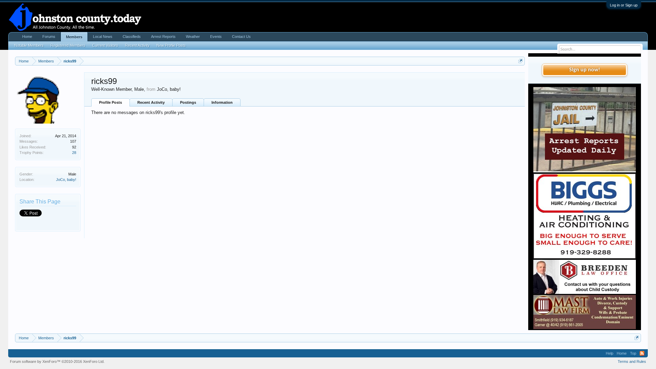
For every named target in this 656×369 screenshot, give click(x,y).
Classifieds (132, 36)
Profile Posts (110, 102)
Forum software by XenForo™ (57, 361)
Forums (48, 36)
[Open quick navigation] (520, 61)
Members (74, 37)
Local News (102, 36)
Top (633, 353)
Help (609, 353)
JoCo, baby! (66, 180)
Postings (188, 102)
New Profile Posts (171, 45)
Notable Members (29, 45)
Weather (193, 36)
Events (216, 36)
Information (222, 102)
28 (74, 153)
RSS (642, 353)
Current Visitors (105, 45)
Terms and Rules (632, 361)
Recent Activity (151, 102)
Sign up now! (584, 70)
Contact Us (241, 36)
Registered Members (68, 45)
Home (27, 36)
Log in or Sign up (624, 5)
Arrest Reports (163, 36)
